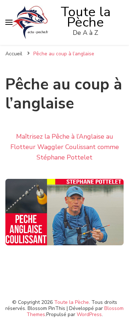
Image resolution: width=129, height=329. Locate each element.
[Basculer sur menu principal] (9, 22)
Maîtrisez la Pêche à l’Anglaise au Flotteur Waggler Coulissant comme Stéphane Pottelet (64, 147)
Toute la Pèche (86, 17)
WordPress (89, 314)
